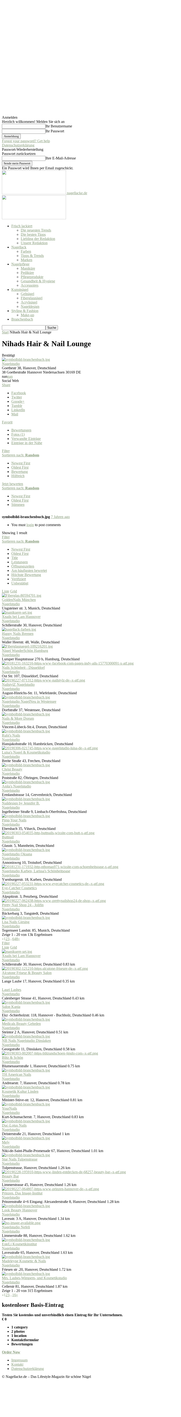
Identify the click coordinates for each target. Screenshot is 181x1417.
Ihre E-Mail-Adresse (60, 158)
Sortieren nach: (20, 455)
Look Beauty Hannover (19, 1210)
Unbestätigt (19, 583)
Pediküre (27, 273)
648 (15, 939)
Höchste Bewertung (26, 575)
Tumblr (16, 406)
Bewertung (19, 472)
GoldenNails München (19, 600)
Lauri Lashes (11, 990)
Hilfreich (18, 476)
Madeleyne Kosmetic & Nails (24, 1261)
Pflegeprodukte (32, 277)
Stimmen (18, 505)
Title (14, 558)
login (30, 525)
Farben (26, 251)
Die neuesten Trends (36, 230)
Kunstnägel (19, 290)
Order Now (11, 1352)
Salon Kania (11, 1007)
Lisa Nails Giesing (15, 922)
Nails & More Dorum (18, 718)
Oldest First (20, 467)
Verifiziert (18, 579)
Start (5, 332)
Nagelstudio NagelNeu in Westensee (29, 701)
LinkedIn (18, 410)
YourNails (9, 1108)
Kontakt (17, 1364)
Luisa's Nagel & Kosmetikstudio (26, 752)
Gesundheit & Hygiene (38, 281)
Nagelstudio (11, 364)
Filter (6, 451)
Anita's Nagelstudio (16, 786)
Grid (13, 591)
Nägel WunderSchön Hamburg (25, 651)
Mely (6, 1142)
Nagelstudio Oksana (17, 854)
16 (14, 1295)
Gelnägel (27, 294)
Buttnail (8, 837)
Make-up (27, 315)
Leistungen (19, 562)
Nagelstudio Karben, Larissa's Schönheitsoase (36, 871)
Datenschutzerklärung (18, 145)
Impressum (19, 1360)
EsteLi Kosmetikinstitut (19, 1244)
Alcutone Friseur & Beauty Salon (27, 973)
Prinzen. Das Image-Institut (22, 1193)
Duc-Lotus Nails (14, 1125)
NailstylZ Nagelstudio (18, 684)
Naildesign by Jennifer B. (21, 803)
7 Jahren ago (60, 517)
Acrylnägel (29, 302)
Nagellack (18, 247)
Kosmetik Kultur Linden (20, 1091)
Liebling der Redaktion (38, 239)
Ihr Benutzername (58, 126)
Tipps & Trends (32, 256)
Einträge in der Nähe (26, 443)
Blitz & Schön (12, 1058)
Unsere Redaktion (34, 243)
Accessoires (29, 285)
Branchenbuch (22, 319)
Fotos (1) (18, 434)
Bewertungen (21, 430)
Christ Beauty (12, 769)
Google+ (18, 401)
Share (6, 385)
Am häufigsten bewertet (29, 570)
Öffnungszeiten (22, 566)
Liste (5, 591)
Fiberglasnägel (31, 298)
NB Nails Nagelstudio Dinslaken (26, 1041)
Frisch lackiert (21, 226)
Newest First (20, 463)
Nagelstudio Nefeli (16, 1227)
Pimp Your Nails (14, 820)
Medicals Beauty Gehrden (21, 1024)
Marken (26, 260)
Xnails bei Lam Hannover (21, 617)
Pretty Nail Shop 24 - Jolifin (23, 905)
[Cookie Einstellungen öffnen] (37, 1413)
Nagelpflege (20, 264)
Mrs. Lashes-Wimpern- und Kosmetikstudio (34, 1278)
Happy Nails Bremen (17, 634)
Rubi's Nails (11, 735)
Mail (14, 414)
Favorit (7, 422)
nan (10, 376)
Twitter (16, 397)
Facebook (18, 393)
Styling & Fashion (24, 311)
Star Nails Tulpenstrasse (19, 1159)
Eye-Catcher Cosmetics (19, 888)
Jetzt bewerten (12, 484)
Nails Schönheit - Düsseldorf (23, 668)
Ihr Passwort (54, 131)
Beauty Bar (10, 1176)
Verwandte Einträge (26, 439)
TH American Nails (16, 1074)
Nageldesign (30, 307)
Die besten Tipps (33, 234)
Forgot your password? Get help (26, 141)
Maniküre (28, 268)
